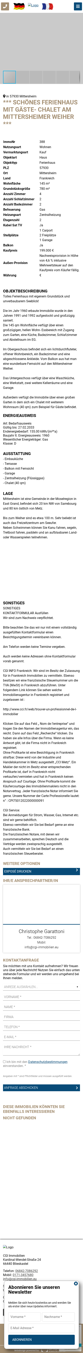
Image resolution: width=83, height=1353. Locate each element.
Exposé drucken (17, 871)
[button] (76, 16)
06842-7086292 (26, 1271)
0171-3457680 (23, 1275)
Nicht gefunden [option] (19, 1117)
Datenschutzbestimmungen (47, 1062)
